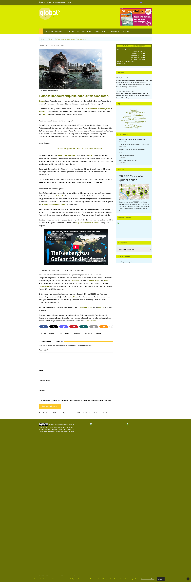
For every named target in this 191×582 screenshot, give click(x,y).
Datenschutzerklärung (148, 579)
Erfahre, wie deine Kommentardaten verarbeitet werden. (94, 413)
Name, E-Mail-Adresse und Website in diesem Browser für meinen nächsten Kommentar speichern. (76, 400)
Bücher (104, 31)
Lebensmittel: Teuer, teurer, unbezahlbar (132, 139)
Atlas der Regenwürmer (126, 155)
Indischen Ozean (86, 307)
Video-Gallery (87, 31)
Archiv (69, 2)
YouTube (150, 2)
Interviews (125, 31)
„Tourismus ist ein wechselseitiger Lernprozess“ (134, 144)
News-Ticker (48, 31)
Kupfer (97, 280)
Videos (62, 45)
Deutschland (62, 155)
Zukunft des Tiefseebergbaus (99, 109)
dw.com (42, 101)
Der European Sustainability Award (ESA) (130, 80)
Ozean (67, 333)
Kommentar (70, 31)
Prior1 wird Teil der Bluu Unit (128, 160)
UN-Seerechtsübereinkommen (53, 204)
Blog (77, 31)
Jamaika (42, 111)
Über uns (42, 2)
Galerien (97, 31)
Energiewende (44, 286)
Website (42, 390)
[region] (134, 228)
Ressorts (58, 31)
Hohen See (60, 196)
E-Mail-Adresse (45, 380)
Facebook (143, 2)
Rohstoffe (45, 114)
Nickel (106, 280)
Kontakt (48, 2)
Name (41, 370)
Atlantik (101, 307)
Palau (90, 155)
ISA (60, 333)
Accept (160, 579)
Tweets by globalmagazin (124, 262)
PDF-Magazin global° (59, 2)
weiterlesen (91, 321)
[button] (43, 326)
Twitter (147, 2)
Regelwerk (77, 333)
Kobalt (91, 280)
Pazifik (72, 297)
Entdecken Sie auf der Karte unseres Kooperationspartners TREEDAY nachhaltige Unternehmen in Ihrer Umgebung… (133, 202)
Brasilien (71, 155)
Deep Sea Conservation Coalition (87, 223)
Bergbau (52, 333)
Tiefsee (98, 333)
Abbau (43, 333)
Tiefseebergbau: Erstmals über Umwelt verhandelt (80, 148)
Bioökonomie (114, 31)
